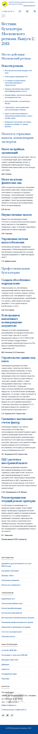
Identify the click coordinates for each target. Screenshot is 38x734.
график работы (20, 710)
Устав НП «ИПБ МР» (9, 650)
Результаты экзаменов (10, 585)
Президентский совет (10, 660)
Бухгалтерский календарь (12, 608)
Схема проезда (7, 710)
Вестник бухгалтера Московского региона (18, 618)
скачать (21, 539)
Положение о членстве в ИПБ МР (14, 655)
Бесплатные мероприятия (12, 613)
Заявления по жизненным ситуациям (16, 627)
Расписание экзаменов (10, 580)
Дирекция (5, 664)
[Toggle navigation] (3, 15)
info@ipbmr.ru (11, 705)
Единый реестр (7, 599)
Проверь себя (7, 575)
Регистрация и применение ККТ (16, 77)
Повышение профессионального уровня (17, 622)
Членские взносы (8, 636)
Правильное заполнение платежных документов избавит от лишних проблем (18, 124)
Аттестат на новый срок (11, 632)
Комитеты (5, 669)
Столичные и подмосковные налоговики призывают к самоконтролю (15, 83)
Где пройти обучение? (10, 571)
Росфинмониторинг (9, 674)
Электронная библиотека (11, 603)
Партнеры (5, 679)
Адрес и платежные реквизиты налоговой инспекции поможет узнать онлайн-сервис (18, 116)
